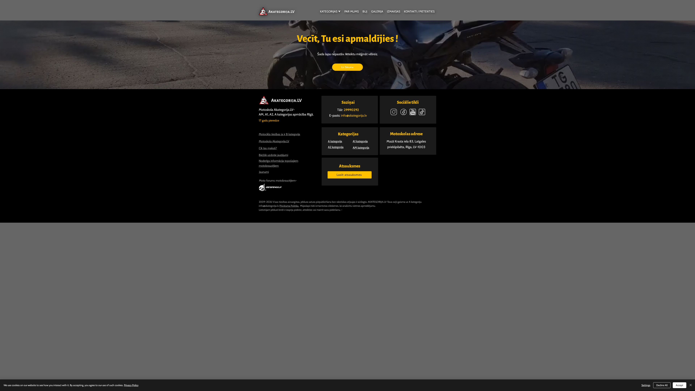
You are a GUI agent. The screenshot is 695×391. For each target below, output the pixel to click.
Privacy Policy (131, 385)
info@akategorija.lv (269, 205)
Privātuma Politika (288, 205)
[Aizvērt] (690, 385)
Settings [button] (645, 385)
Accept (679, 385)
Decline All (661, 385)
